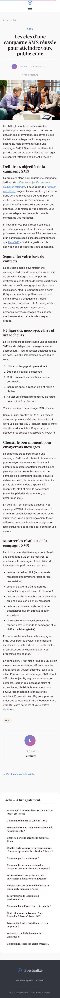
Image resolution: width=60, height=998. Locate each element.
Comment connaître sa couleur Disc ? (27, 820)
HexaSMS (13, 242)
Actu (15, 20)
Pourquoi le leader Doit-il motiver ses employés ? (27, 925)
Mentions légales (24, 980)
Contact (40, 980)
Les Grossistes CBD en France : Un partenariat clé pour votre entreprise (26, 877)
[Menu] (30, 9)
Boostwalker (33, 970)
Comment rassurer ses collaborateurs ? (28, 943)
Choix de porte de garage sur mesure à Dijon (28, 839)
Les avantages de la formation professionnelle (23, 897)
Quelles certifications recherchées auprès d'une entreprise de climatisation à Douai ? (30, 849)
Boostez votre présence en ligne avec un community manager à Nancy (28, 887)
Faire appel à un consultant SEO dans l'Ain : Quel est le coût (30, 812)
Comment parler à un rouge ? (23, 858)
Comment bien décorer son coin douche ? (29, 906)
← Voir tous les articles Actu (18, 774)
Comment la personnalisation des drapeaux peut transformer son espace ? (28, 867)
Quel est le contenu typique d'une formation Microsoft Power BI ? (25, 914)
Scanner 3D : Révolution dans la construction (24, 935)
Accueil (6, 20)
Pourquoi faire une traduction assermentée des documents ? (30, 829)
